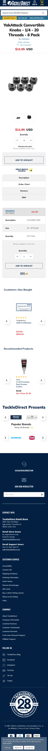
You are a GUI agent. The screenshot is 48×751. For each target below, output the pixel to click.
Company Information (10, 620)
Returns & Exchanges (10, 585)
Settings (7, 747)
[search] (43, 13)
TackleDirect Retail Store (15, 519)
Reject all (18, 747)
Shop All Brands (22, 427)
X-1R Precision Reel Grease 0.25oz (23, 384)
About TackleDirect (9, 616)
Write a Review (24, 42)
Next (43, 417)
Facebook (11, 660)
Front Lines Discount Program (13, 635)
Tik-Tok (10, 675)
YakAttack (25, 39)
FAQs (4, 601)
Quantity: (24, 134)
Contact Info (7, 570)
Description (24, 178)
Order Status (7, 581)
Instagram (11, 665)
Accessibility (7, 566)
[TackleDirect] (19, 3)
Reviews (24, 191)
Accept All (29, 747)
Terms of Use (23, 728)
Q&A (24, 197)
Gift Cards (6, 589)
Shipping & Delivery (9, 574)
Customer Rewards (9, 631)
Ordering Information (10, 577)
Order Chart (24, 184)
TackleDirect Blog (14, 654)
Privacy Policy (35, 728)
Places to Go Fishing (10, 597)
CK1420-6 (10, 211)
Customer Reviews (9, 624)
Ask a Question (25, 45)
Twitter (9, 681)
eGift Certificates (23, 323)
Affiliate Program (8, 639)
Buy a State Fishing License (13, 593)
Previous (5, 417)
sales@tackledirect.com (11, 539)
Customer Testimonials (11, 627)
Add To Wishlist (24, 160)
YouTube (10, 670)
